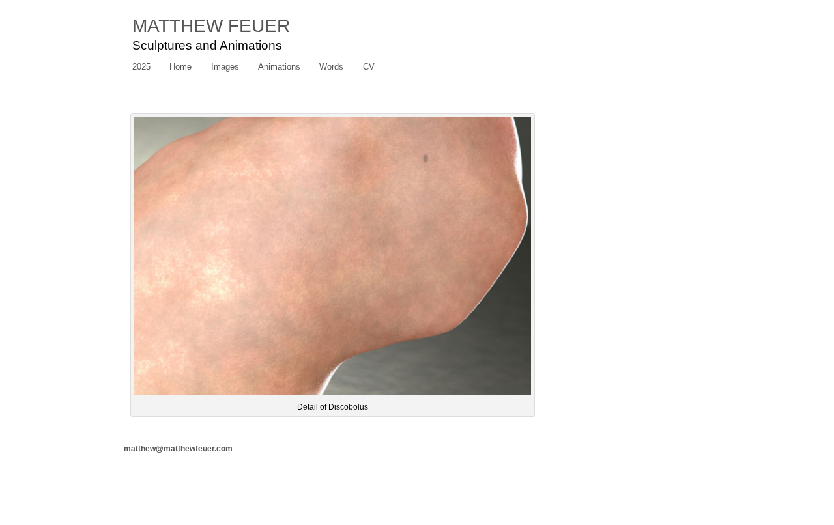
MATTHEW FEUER (211, 26)
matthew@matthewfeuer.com (178, 448)
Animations (279, 67)
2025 (141, 67)
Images (225, 67)
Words (331, 67)
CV (369, 67)
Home (180, 67)
